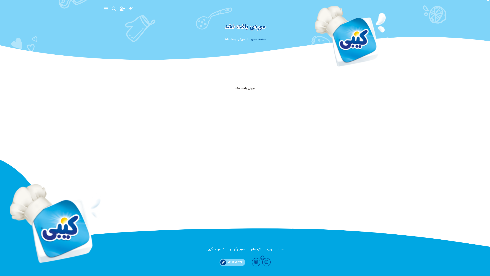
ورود (269, 249)
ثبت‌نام (256, 249)
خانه (280, 249)
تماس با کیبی (215, 249)
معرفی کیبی (237, 249)
